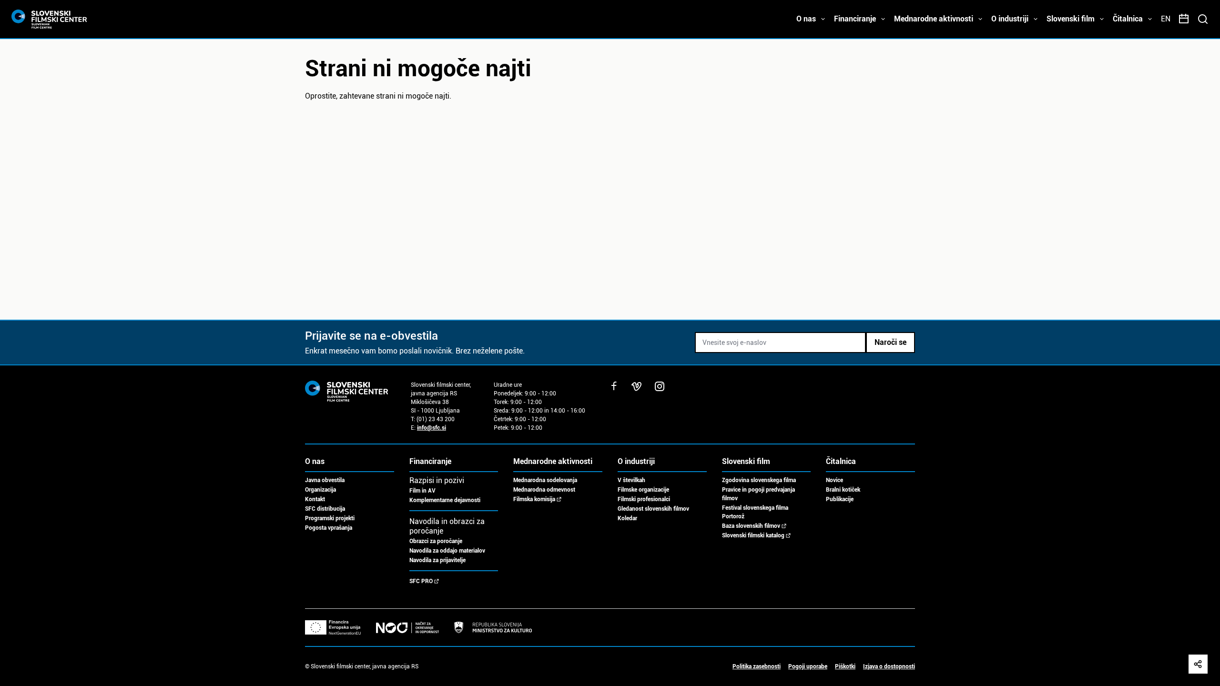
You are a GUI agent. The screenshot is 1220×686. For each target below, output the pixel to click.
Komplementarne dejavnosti (444, 500)
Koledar (627, 518)
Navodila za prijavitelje (437, 560)
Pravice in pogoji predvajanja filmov (758, 494)
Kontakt (315, 499)
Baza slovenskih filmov (751, 526)
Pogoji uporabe (807, 666)
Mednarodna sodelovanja (545, 480)
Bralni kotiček (843, 489)
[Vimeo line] (636, 386)
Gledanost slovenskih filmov (653, 508)
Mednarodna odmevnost (544, 489)
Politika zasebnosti (756, 666)
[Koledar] (1184, 19)
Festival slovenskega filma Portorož (755, 512)
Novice (834, 480)
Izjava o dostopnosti (889, 666)
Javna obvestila (325, 480)
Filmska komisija (534, 499)
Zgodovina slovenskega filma (759, 480)
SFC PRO (421, 581)
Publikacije (840, 499)
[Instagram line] (659, 386)
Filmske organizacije (643, 489)
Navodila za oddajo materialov (447, 550)
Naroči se (890, 342)
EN (1165, 18)
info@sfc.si (431, 427)
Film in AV (422, 490)
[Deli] (1198, 664)
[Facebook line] (614, 386)
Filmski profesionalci (644, 499)
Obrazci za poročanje (435, 541)
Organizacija (320, 489)
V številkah (631, 480)
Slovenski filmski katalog (753, 535)
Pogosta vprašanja (328, 528)
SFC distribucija (325, 508)
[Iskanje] (1203, 19)
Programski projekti (330, 518)
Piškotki (845, 666)
